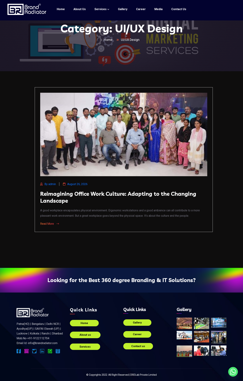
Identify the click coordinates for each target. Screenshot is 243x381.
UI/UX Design (130, 40)
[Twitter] (34, 351)
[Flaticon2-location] (58, 351)
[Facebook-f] (19, 351)
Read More (47, 223)
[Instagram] (26, 351)
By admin (50, 184)
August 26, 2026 (77, 184)
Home (109, 40)
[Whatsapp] (50, 351)
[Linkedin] (42, 351)
